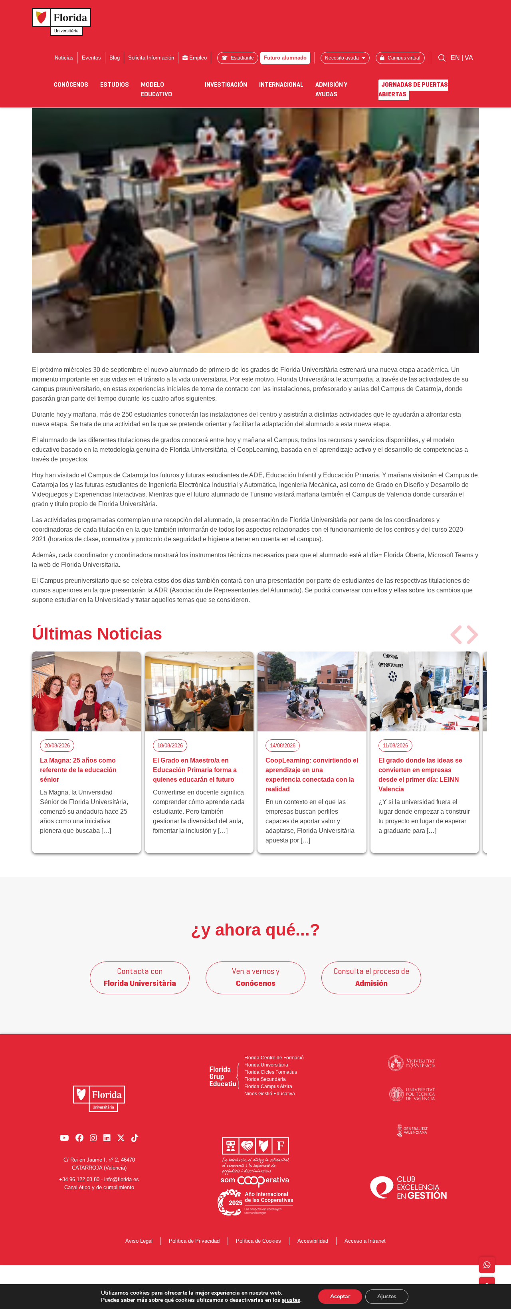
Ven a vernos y (255, 977)
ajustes (291, 1300)
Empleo (197, 58)
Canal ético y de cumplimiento (99, 1187)
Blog (114, 58)
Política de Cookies (258, 1241)
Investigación (226, 85)
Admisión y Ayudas (331, 89)
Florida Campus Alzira (268, 1086)
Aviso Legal (139, 1241)
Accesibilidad (312, 1241)
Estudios (114, 85)
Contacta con (140, 977)
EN (456, 57)
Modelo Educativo (156, 89)
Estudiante (242, 58)
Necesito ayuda (342, 58)
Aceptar (340, 1296)
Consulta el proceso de (371, 977)
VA (469, 57)
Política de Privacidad (194, 1241)
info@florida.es (121, 1179)
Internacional (281, 85)
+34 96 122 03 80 (79, 1179)
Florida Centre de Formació (274, 1058)
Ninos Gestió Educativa (269, 1093)
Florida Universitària (266, 1065)
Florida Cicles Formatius (270, 1072)
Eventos (91, 58)
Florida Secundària (265, 1079)
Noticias (64, 58)
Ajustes (386, 1296)
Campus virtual (403, 58)
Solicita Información (151, 58)
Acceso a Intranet (365, 1241)
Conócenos (71, 85)
